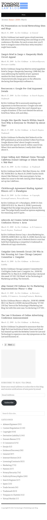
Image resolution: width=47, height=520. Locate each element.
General (35, 32)
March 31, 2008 (7, 32)
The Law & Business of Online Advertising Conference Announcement (22, 316)
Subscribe (8, 402)
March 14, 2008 (7, 261)
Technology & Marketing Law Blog (26, 508)
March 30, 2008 (7, 61)
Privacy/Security (23, 198)
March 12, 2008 (7, 322)
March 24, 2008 (7, 195)
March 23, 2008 (7, 227)
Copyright (35, 195)
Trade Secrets (9, 487)
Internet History (10, 458)
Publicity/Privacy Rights (13, 476)
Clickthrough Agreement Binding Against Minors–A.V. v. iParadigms (22, 189)
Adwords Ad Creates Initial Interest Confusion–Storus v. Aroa (19, 221)
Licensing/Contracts (8, 198)
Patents (6, 469)
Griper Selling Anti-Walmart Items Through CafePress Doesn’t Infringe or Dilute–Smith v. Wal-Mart (23, 160)
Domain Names (9, 439)
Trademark (5, 98)
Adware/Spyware (38, 61)
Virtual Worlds (9, 499)
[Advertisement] (18, 364)
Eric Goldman (23, 32)
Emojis (6, 447)
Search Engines (38, 95)
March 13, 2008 (7, 293)
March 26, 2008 (7, 166)
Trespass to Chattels (11, 495)
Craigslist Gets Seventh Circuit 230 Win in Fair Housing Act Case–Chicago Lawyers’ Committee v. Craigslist (22, 254)
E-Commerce (37, 227)
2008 (17, 20)
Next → (11, 345)
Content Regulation (11, 428)
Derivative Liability (8, 64)
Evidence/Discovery (11, 450)
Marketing (38, 296)
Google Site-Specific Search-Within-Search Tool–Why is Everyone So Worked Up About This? (23, 123)
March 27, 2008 (7, 95)
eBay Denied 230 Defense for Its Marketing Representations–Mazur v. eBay (22, 287)
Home (11, 20)
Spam (5, 484)
